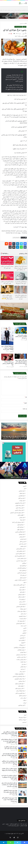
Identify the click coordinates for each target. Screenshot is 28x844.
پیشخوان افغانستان (22, 568)
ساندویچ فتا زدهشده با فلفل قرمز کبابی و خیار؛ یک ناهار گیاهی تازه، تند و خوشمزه (15, 315)
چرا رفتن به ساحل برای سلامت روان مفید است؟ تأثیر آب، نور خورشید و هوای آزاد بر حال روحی (9, 784)
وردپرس (24, 722)
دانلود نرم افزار (21, 597)
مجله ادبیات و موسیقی (21, 655)
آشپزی (21, 23)
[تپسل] (3, 443)
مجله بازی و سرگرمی (21, 657)
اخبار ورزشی (22, 537)
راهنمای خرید (22, 640)
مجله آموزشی (23, 652)
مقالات (24, 700)
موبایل (7, 824)
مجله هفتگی (23, 667)
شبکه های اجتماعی (20, 606)
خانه (24, 23)
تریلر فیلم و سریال (19, 683)
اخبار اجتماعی (22, 491)
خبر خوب (23, 669)
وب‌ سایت (25, 409)
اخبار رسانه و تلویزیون (20, 503)
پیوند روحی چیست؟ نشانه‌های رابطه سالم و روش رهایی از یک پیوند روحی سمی (10, 792)
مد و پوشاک (22, 645)
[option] (14, 311)
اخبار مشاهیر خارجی (20, 553)
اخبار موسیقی (22, 534)
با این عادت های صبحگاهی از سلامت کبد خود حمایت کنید (10, 747)
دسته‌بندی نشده (18, 26)
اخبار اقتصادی (22, 496)
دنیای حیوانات (23, 609)
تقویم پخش (20, 515)
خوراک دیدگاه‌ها (22, 720)
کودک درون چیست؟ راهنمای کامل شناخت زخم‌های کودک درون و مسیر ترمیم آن (15, 437)
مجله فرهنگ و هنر (20, 691)
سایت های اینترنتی (20, 623)
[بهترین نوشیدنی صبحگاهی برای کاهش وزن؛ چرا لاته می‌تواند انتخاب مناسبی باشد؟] (22, 734)
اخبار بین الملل (21, 498)
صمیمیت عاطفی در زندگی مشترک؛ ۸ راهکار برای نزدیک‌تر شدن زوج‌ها (9, 769)
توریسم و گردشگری (22, 573)
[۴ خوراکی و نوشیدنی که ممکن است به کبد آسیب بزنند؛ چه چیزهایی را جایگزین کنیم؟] (22, 777)
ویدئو (25, 703)
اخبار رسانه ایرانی (19, 505)
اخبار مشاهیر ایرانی (20, 549)
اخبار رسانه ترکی (19, 508)
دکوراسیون (22, 638)
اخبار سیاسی (22, 517)
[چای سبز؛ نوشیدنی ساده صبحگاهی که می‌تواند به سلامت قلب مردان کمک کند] (22, 763)
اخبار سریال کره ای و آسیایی (16, 512)
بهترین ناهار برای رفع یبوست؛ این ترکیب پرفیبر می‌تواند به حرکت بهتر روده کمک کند (9, 755)
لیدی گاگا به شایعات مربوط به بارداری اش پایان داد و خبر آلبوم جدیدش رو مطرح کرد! (21, 362)
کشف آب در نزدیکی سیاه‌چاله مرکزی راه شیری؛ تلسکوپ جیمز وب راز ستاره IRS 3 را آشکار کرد (9, 741)
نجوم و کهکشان (21, 650)
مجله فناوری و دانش (20, 693)
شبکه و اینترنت (23, 618)
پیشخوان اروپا (23, 565)
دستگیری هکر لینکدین (21, 477)
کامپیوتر (23, 643)
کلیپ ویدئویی (21, 705)
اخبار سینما (22, 520)
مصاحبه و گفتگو (22, 695)
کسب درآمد (23, 626)
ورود (25, 715)
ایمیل (25, 403)
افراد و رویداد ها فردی (21, 561)
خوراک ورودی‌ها (22, 717)
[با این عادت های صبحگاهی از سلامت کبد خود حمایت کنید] (22, 749)
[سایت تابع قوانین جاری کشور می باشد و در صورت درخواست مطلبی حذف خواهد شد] (14, 16)
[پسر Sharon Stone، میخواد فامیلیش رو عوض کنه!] (7, 357)
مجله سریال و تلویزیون (20, 679)
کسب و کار (22, 671)
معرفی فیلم (20, 686)
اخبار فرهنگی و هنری (20, 532)
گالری (24, 628)
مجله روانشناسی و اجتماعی (19, 676)
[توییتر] (21, 243)
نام (26, 397)
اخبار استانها (22, 493)
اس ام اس (22, 635)
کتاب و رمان (22, 602)
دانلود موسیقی (21, 594)
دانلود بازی (22, 587)
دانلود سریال (22, 590)
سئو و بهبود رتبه (21, 621)
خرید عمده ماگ (23, 824)
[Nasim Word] (21, 3)
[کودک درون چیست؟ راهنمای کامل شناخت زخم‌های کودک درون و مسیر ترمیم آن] (22, 800)
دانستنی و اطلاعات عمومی (20, 580)
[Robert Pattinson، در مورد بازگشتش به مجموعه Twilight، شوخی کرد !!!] (7, 336)
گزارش (24, 630)
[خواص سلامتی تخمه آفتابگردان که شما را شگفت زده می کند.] (21, 330)
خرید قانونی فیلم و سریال (19, 585)
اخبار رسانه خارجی (19, 510)
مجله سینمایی (22, 681)
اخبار (25, 488)
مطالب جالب (23, 698)
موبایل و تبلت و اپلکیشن (19, 647)
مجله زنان (24, 664)
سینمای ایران (20, 525)
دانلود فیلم (22, 592)
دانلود (24, 582)
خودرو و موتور (23, 578)
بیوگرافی (24, 563)
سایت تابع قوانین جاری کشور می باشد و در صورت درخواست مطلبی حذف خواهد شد (14, 11)
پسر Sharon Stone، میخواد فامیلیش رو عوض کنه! (7, 363)
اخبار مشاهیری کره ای (20, 556)
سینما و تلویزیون (22, 616)
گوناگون (24, 633)
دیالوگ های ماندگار (22, 611)
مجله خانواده (23, 662)
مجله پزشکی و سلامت (21, 659)
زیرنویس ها (22, 599)
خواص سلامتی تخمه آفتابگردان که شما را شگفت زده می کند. (21, 336)
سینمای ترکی (20, 527)
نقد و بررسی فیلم (19, 688)
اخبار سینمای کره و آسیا (17, 522)
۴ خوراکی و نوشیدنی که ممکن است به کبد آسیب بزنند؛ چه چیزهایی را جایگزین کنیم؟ (9, 777)
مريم (23, 33)
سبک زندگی (23, 614)
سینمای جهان (20, 529)
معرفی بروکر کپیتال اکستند (13, 825)
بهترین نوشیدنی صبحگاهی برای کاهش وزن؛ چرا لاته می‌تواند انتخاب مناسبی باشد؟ (9, 733)
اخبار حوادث (22, 500)
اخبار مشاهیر (23, 546)
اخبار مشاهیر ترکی (21, 551)
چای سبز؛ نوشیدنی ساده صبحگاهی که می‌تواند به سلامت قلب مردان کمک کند (9, 762)
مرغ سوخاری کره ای (16, 237)
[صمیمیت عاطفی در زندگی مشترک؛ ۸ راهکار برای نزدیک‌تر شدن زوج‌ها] (22, 771)
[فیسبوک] (25, 243)
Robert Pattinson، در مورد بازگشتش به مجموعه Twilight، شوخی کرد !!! (7, 348)
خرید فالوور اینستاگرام (14, 824)
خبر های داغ (23, 575)
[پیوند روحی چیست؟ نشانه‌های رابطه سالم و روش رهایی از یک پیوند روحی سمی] (22, 792)
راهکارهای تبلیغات (19, 674)
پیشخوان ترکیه (23, 570)
